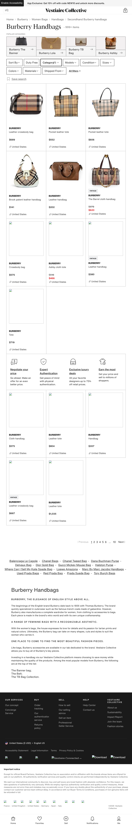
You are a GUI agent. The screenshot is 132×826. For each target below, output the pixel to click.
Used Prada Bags (28, 573)
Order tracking (38, 707)
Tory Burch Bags (104, 573)
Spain (53, 806)
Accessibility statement (16, 750)
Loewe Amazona (67, 569)
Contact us (89, 710)
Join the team (114, 721)
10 (114, 542)
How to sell (64, 705)
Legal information (39, 750)
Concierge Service (10, 711)
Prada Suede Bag (78, 573)
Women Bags (40, 19)
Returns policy (38, 726)
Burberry (22, 19)
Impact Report (115, 717)
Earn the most (107, 369)
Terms (54, 750)
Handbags (57, 19)
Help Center (89, 705)
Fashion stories (115, 726)
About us (112, 707)
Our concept (11, 705)
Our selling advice (64, 711)
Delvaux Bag (23, 565)
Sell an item (65, 718)
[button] (125, 10)
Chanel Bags (50, 561)
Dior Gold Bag (45, 565)
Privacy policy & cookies (71, 750)
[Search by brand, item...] (6, 10)
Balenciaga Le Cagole (23, 561)
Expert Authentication (49, 371)
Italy (60, 806)
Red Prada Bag (53, 573)
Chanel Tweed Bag (75, 561)
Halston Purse (104, 565)
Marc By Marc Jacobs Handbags (103, 569)
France (7, 806)
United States (33, 806)
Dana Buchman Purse (105, 561)
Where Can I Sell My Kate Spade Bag (28, 569)
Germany (45, 806)
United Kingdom (18, 806)
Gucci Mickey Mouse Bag (74, 565)
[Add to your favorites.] (42, 128)
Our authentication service (42, 717)
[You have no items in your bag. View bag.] (125, 10)
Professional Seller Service (66, 724)
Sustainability (114, 712)
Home (10, 19)
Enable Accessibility (12, 3)
